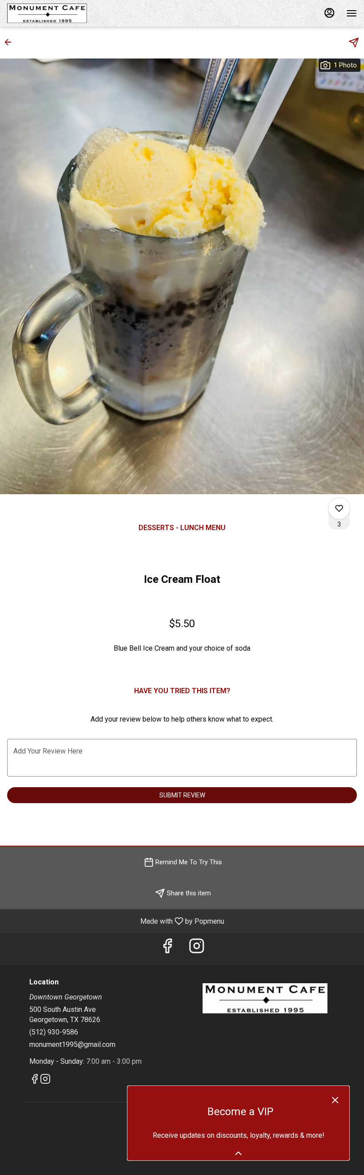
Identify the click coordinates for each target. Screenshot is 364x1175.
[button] (10, 42)
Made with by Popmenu (115, 921)
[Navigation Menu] (351, 13)
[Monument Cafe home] (47, 13)
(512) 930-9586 (53, 1032)
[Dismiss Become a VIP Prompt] (335, 1100)
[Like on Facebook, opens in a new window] (167, 948)
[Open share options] (354, 42)
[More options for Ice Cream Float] (339, 508)
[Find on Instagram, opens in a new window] (197, 948)
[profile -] (329, 13)
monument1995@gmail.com (72, 1044)
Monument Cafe (265, 998)
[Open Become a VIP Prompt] (238, 1153)
